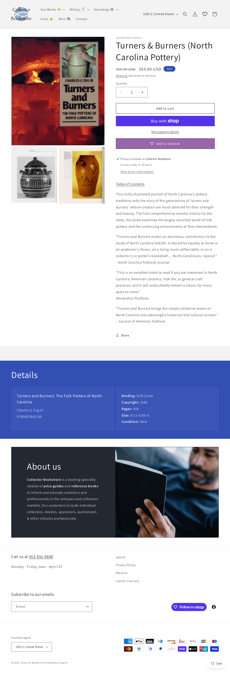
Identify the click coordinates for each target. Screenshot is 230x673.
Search (121, 557)
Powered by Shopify (56, 662)
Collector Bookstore (32, 662)
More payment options (165, 131)
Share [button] (125, 335)
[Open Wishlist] (205, 14)
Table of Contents (130, 184)
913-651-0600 (41, 556)
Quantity (121, 83)
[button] (52, 9)
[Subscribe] (87, 606)
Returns (121, 573)
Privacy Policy (125, 565)
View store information (137, 172)
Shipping (121, 75)
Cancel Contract (127, 581)
